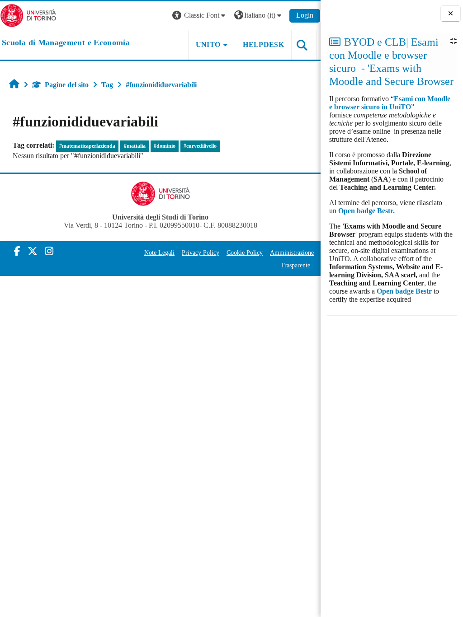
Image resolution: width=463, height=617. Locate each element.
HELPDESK (263, 44)
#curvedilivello (200, 146)
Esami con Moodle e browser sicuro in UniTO (389, 103)
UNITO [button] (208, 44)
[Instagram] (49, 251)
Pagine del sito (67, 85)
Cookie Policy (245, 252)
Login (304, 15)
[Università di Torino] (28, 15)
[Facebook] (17, 251)
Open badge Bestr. (366, 211)
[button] (200, 16)
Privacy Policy (200, 252)
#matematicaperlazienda (87, 146)
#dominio (164, 146)
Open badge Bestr (404, 291)
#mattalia (135, 146)
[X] (32, 251)
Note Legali (159, 252)
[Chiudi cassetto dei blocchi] (450, 13)
